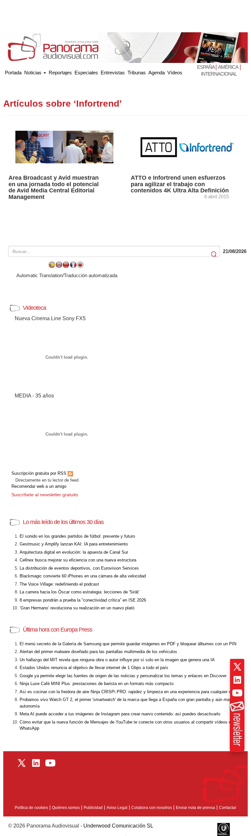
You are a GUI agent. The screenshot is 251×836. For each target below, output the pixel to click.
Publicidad (93, 807)
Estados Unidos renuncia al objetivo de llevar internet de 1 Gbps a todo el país (94, 667)
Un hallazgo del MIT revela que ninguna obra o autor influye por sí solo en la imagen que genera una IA (117, 659)
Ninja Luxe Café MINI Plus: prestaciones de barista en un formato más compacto (97, 683)
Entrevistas (113, 72)
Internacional (219, 74)
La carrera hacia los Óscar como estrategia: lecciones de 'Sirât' (79, 592)
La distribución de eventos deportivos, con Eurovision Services (79, 568)
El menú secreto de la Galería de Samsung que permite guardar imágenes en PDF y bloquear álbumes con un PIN (128, 643)
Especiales (86, 72)
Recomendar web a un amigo (38, 486)
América (228, 67)
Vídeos (174, 72)
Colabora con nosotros (151, 807)
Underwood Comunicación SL (118, 826)
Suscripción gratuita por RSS (39, 473)
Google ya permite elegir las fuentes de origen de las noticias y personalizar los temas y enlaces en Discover (123, 675)
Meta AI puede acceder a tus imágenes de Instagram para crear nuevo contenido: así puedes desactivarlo (120, 713)
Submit (214, 254)
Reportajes (60, 72)
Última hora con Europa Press (57, 629)
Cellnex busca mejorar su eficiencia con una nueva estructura (78, 560)
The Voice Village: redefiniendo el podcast (59, 584)
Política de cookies (31, 807)
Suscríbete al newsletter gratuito (44, 494)
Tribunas (136, 72)
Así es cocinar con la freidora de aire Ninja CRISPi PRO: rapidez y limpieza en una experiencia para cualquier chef (128, 691)
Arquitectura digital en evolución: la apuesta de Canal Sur (74, 552)
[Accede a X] (237, 667)
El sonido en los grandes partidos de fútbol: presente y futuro (77, 536)
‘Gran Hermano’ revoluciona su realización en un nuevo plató (77, 607)
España (206, 67)
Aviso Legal (117, 807)
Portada (13, 71)
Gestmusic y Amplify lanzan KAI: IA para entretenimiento (74, 544)
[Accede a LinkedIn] (237, 680)
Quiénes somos (66, 807)
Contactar (227, 807)
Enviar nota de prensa (195, 807)
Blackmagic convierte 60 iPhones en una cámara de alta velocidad (83, 576)
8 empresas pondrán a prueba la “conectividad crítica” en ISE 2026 (83, 600)
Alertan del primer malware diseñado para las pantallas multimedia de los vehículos (98, 651)
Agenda (156, 72)
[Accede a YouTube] (237, 693)
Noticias (33, 72)
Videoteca (34, 308)
